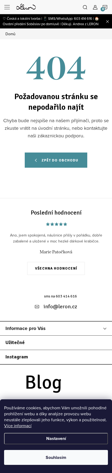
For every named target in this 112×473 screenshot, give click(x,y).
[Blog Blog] (56, 385)
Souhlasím (56, 457)
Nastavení (56, 438)
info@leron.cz (60, 306)
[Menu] (7, 7)
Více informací (18, 426)
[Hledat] (85, 7)
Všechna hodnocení (56, 268)
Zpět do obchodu (60, 160)
